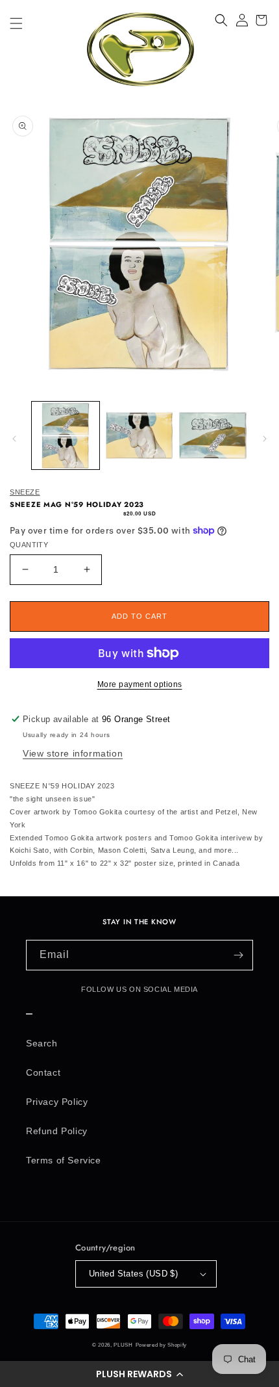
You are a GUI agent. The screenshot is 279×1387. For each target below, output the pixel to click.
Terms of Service (63, 1160)
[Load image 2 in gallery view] (139, 435)
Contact (43, 1072)
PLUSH (123, 1345)
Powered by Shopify (162, 1345)
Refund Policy (57, 1131)
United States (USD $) (133, 1273)
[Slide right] (264, 438)
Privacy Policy (57, 1101)
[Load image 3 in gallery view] (213, 435)
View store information (73, 753)
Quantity (29, 545)
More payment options (139, 684)
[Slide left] (14, 438)
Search (42, 1043)
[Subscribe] (238, 955)
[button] (139, 1374)
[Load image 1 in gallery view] (65, 435)
